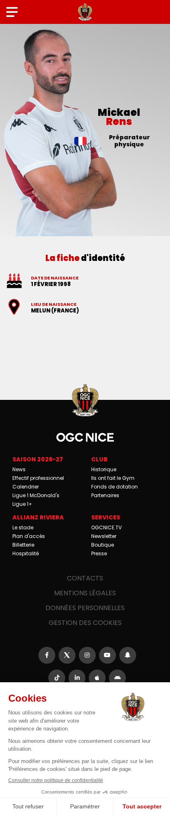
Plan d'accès (28, 536)
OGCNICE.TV (106, 527)
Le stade (22, 527)
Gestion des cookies (85, 622)
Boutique (102, 544)
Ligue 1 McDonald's (35, 495)
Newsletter (103, 536)
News (19, 469)
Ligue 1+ (22, 503)
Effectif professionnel (38, 477)
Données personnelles (85, 608)
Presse (99, 553)
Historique (103, 469)
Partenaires (105, 495)
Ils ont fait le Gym (113, 477)
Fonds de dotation (114, 486)
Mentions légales (85, 593)
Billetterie (23, 544)
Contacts (85, 578)
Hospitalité (25, 553)
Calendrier (25, 486)
